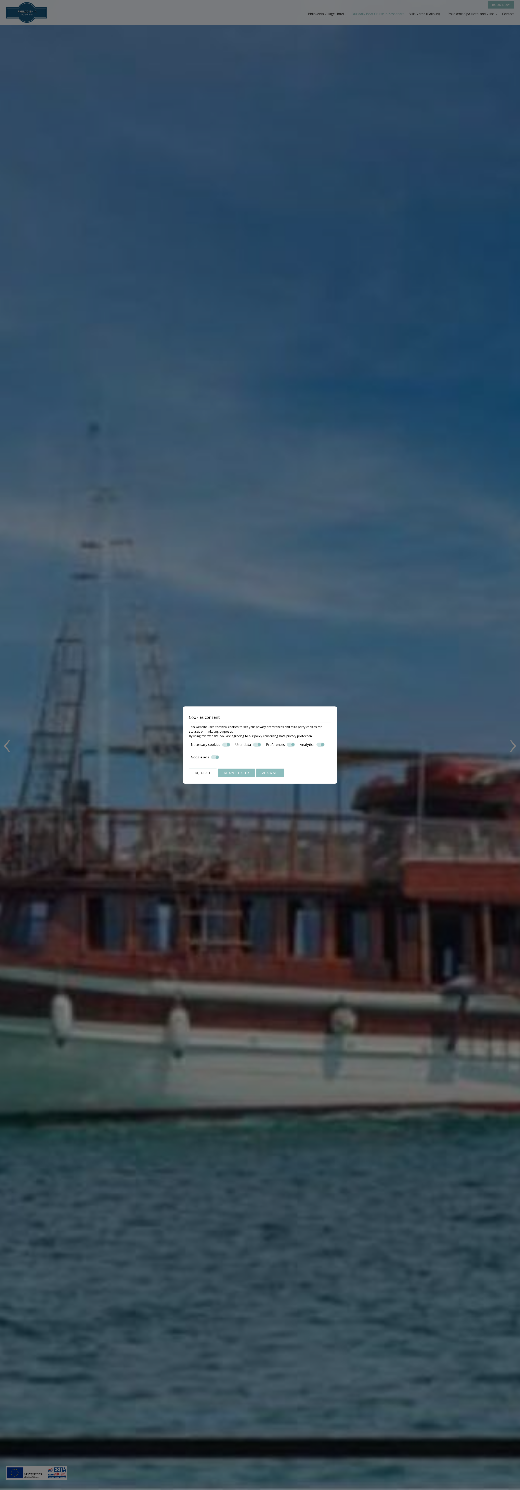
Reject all (203, 773)
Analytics (307, 744)
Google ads (200, 757)
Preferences (275, 744)
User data (243, 744)
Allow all (270, 773)
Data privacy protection (295, 736)
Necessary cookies (205, 744)
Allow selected (236, 773)
